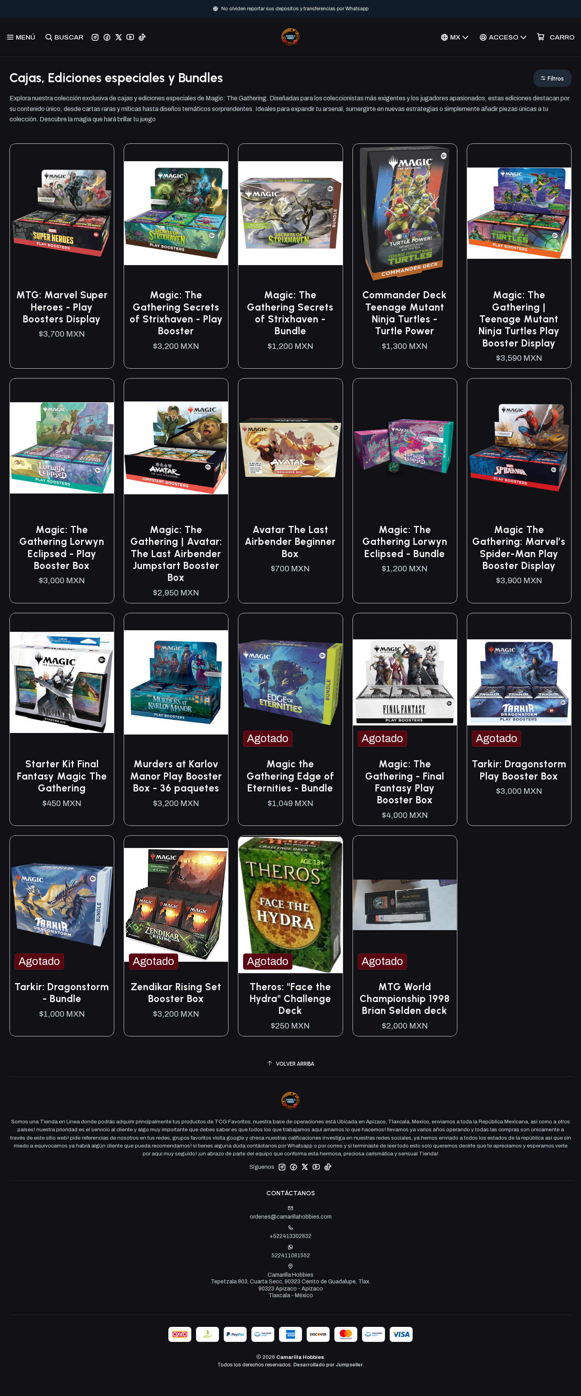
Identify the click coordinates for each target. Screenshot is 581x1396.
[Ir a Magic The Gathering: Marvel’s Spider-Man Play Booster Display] (519, 448)
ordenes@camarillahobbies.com (291, 1217)
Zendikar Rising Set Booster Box (176, 992)
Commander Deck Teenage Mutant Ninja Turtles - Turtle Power (404, 313)
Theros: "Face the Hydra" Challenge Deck (290, 999)
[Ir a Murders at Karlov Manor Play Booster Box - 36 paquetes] (176, 682)
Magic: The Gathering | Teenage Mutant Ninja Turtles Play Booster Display (519, 319)
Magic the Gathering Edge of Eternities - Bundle (290, 776)
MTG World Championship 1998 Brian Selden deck (405, 999)
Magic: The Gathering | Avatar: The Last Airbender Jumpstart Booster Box (176, 553)
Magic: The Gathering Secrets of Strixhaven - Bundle (290, 313)
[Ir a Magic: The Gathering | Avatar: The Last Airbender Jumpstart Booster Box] (176, 448)
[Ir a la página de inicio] (290, 37)
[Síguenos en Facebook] (107, 37)
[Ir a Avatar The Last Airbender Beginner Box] (290, 448)
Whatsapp (354, 8)
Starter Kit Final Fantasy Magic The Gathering (62, 776)
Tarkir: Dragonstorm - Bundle (62, 992)
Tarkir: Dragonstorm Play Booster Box (519, 770)
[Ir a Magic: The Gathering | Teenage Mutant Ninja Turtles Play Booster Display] (519, 213)
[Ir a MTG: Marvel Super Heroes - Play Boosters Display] (62, 213)
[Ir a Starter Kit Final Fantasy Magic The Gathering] (62, 682)
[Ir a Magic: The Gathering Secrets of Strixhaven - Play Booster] (176, 213)
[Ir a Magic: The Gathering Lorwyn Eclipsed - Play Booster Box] (62, 448)
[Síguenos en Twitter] (119, 37)
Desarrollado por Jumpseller (328, 1365)
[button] (553, 78)
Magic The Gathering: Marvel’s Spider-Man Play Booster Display (519, 547)
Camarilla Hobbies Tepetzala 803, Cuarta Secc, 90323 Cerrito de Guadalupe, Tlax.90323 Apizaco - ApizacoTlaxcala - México (290, 1285)
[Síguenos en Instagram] (95, 37)
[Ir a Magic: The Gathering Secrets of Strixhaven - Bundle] (290, 213)
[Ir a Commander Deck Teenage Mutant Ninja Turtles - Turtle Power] (405, 213)
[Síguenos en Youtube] (130, 37)
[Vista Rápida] (99, 213)
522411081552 (291, 1255)
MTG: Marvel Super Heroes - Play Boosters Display (62, 307)
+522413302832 (290, 1236)
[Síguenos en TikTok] (142, 37)
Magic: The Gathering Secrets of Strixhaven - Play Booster (176, 313)
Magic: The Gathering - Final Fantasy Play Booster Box (404, 782)
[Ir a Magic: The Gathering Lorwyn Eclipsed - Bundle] (405, 448)
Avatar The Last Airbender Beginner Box (290, 542)
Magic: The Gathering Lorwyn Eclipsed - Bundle (404, 542)
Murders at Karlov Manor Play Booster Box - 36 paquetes (176, 776)
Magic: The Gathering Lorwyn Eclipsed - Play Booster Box (61, 547)
